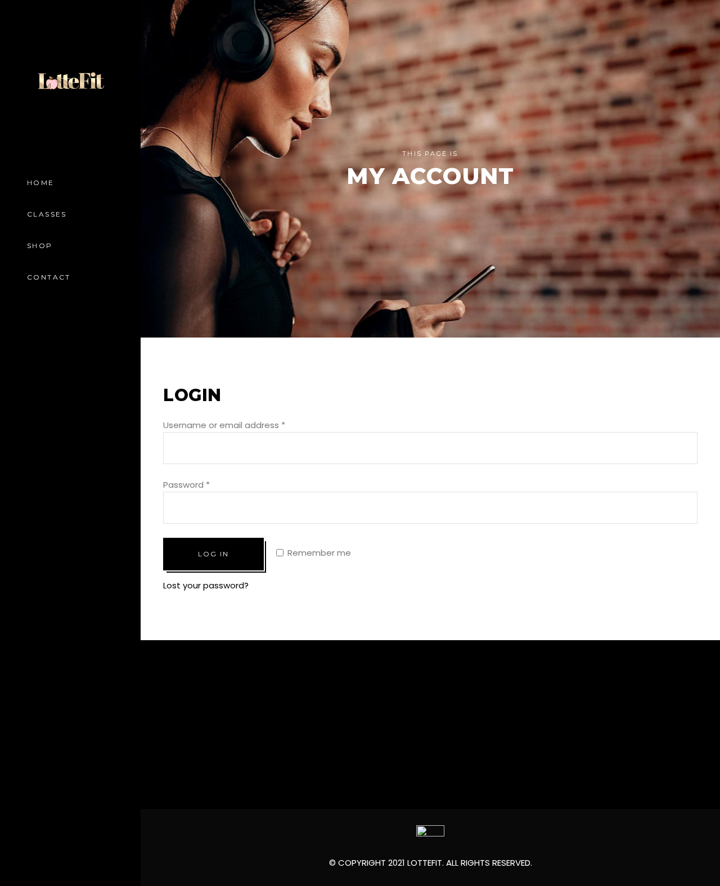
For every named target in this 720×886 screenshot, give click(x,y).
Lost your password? (206, 585)
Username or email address (224, 425)
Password (186, 485)
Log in (213, 554)
